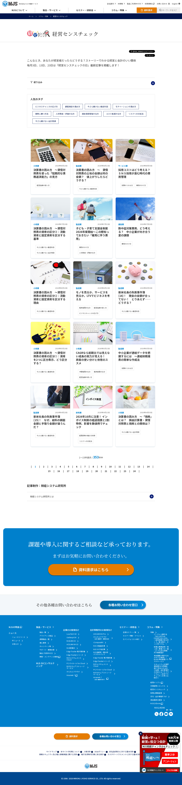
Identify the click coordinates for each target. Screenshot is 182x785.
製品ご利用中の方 (134, 3)
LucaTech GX (71, 634)
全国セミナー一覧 (129, 632)
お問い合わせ (162, 3)
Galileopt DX (71, 637)
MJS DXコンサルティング (45, 664)
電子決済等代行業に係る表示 (92, 754)
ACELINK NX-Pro (99, 634)
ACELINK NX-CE (72, 644)
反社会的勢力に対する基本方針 (121, 751)
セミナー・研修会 (128, 627)
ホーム (31, 16)
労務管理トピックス (157, 686)
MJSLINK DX (71, 641)
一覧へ (170, 710)
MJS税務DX (71, 648)
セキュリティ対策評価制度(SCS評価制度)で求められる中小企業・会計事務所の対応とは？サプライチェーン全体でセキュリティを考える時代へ (161, 671)
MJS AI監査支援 (99, 646)
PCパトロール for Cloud (76, 663)
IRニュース (16, 640)
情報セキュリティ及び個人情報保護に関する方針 (58, 754)
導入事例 (43, 643)
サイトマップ (51, 751)
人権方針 (87, 751)
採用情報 (148, 3)
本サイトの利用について (70, 751)
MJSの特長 (14, 627)
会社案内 (110, 3)
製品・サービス (43, 627)
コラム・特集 (43, 16)
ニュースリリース (18, 637)
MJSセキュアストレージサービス (75, 667)
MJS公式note (155, 703)
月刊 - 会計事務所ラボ (158, 696)
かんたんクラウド (73, 672)
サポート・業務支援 (47, 650)
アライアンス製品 (46, 636)
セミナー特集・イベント (132, 636)
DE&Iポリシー (100, 751)
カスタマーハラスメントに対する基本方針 (124, 754)
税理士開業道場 (156, 693)
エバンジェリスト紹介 (131, 639)
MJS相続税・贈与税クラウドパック (100, 653)
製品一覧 (43, 632)
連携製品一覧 (44, 639)
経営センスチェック (157, 689)
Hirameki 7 (71, 675)
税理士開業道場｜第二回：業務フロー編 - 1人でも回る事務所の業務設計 (161, 650)
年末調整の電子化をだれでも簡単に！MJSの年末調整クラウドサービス (161, 658)
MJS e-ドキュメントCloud (74, 659)
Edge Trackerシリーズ (75, 655)
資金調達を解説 (156, 700)
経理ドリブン (155, 682)
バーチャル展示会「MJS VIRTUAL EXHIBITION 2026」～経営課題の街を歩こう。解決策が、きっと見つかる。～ (161, 639)
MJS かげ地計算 (99, 649)
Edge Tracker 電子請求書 (76, 651)
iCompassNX (98, 642)
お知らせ (15, 644)
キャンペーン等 (45, 646)
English (175, 3)
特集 (152, 632)
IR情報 (120, 3)
